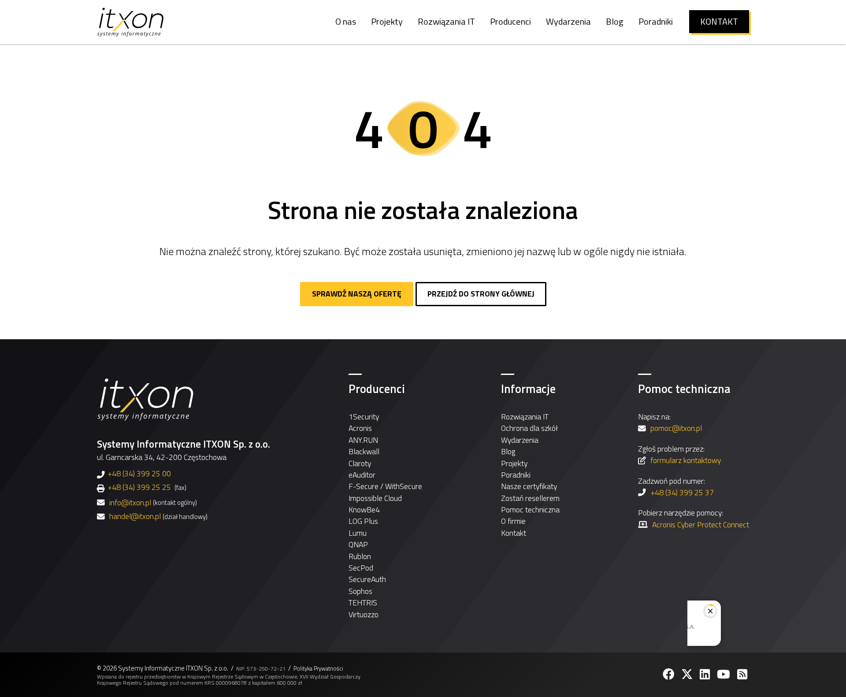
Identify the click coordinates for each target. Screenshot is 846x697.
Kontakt (513, 533)
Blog (508, 451)
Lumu (358, 533)
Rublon (360, 556)
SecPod (361, 568)
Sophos (360, 591)
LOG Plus (363, 521)
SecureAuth (367, 579)
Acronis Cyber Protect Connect (700, 524)
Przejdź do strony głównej (480, 294)
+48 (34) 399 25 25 (139, 487)
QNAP (358, 544)
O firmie (513, 521)
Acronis (360, 428)
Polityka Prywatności (318, 668)
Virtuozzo (363, 614)
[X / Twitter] (687, 674)
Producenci (377, 388)
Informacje (528, 388)
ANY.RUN (363, 440)
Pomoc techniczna (530, 509)
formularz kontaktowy (685, 460)
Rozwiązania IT (525, 417)
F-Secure (363, 486)
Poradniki (516, 475)
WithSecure (403, 486)
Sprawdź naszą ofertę (356, 294)
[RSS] (743, 674)
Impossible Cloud (375, 498)
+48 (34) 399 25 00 (139, 473)
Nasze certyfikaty (529, 486)
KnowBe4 (364, 509)
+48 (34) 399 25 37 (682, 492)
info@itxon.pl (130, 502)
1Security (364, 417)
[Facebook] (669, 674)
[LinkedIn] (706, 674)
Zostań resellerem (530, 498)
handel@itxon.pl (135, 516)
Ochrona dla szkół (529, 428)
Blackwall (364, 451)
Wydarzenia (519, 440)
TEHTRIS (363, 602)
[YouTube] (724, 674)
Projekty (514, 463)
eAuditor (362, 475)
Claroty (360, 463)
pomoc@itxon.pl (676, 428)
